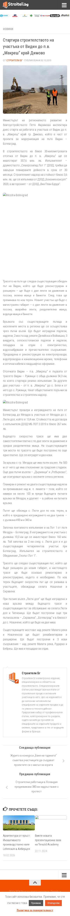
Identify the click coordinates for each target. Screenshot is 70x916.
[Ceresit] (55, 16)
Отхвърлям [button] (53, 903)
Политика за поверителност (35, 910)
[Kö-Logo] (25, 16)
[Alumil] (65, 16)
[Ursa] (15, 16)
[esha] (35, 16)
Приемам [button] (36, 903)
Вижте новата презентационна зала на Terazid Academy (48, 840)
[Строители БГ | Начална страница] (20, 5)
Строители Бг (14, 60)
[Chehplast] (45, 16)
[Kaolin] (5, 16)
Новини (8, 29)
